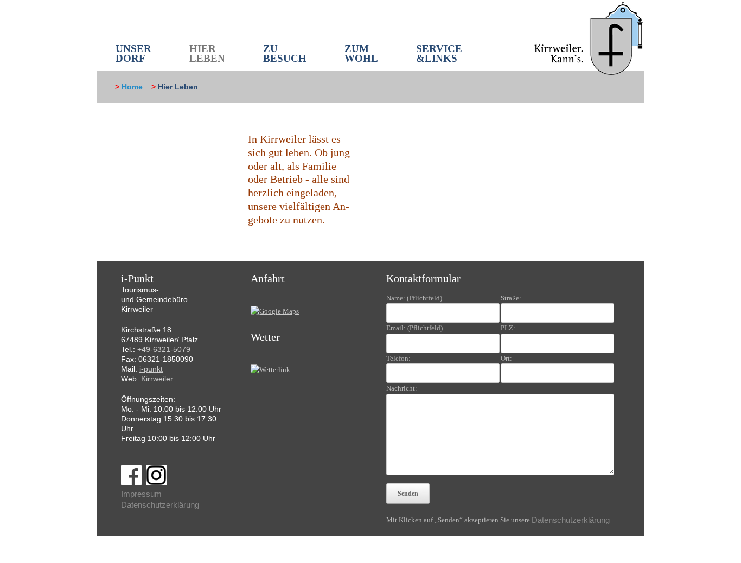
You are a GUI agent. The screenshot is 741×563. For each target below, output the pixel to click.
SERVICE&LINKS (439, 53)
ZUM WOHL (361, 53)
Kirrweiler (157, 378)
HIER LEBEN (207, 53)
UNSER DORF (133, 53)
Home (132, 86)
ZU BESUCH (284, 53)
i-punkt (151, 368)
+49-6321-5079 (163, 349)
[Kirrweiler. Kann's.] (589, 37)
